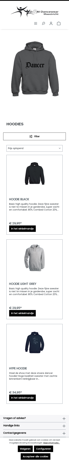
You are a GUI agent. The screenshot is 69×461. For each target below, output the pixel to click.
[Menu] (35, 23)
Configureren (43, 448)
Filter (37, 136)
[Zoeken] (43, 23)
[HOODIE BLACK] (34, 174)
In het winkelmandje (22, 228)
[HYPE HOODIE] (34, 343)
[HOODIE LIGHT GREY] (34, 258)
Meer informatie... (51, 442)
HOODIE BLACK (19, 199)
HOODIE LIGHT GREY (22, 283)
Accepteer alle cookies (35, 456)
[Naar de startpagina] (34, 12)
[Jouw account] (51, 23)
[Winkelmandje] (59, 23)
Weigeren (25, 448)
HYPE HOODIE (18, 368)
